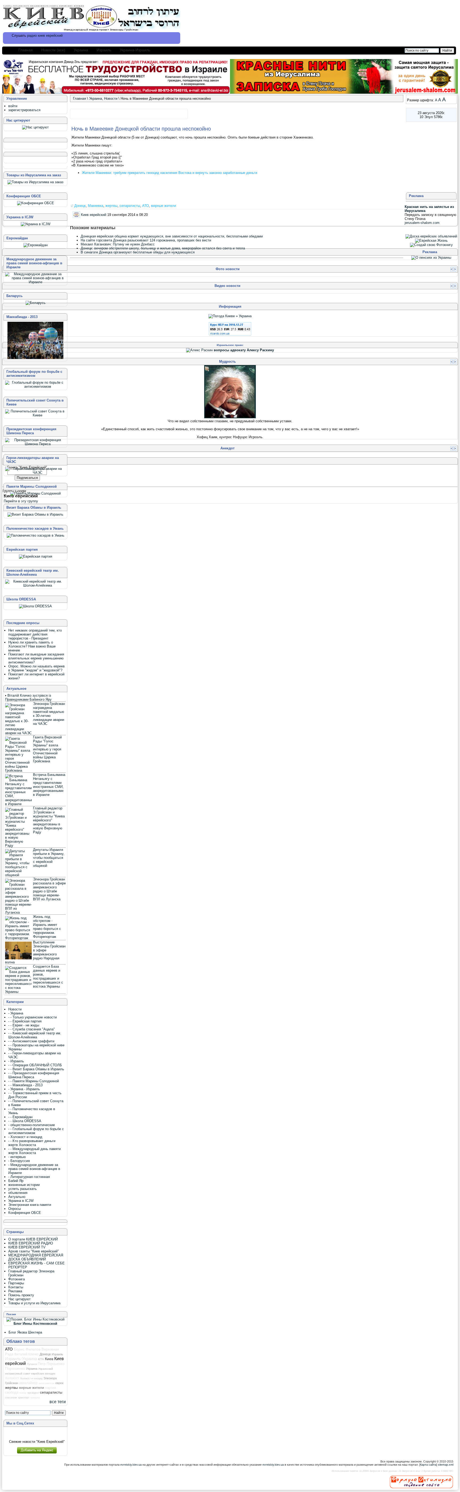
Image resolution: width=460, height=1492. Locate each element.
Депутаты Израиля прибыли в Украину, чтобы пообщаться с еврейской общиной (48, 858)
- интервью (17, 1157)
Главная (25, 50)
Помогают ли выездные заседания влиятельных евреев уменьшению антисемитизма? (36, 658)
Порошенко (15, 1368)
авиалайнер (28, 1383)
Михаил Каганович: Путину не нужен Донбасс (118, 244)
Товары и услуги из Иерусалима (34, 1303)
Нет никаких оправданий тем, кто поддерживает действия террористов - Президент (35, 634)
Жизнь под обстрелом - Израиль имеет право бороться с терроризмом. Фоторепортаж (47, 927)
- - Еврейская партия (25, 1021)
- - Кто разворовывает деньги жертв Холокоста (31, 1143)
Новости (110, 99)
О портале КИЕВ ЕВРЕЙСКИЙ (33, 1239)
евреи (59, 1383)
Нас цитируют (19, 1299)
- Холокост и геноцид (25, 1137)
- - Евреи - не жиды (23, 1025)
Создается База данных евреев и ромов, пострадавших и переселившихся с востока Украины (48, 976)
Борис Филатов (27, 1349)
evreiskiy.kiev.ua (131, 1464)
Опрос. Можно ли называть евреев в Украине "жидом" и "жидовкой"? (36, 668)
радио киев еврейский (45, 35)
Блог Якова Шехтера (25, 1332)
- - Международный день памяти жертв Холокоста (34, 1151)
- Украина (15, 1013)
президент (33, 1392)
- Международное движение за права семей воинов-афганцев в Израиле (34, 1169)
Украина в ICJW (21, 1201)
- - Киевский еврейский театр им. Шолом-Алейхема (34, 1035)
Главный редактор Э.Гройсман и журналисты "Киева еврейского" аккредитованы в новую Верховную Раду (49, 820)
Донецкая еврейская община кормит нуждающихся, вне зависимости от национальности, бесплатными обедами (172, 236)
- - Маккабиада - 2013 (25, 1085)
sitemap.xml (445, 1464)
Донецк (80, 206)
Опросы (14, 1209)
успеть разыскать (22, 1189)
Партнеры (16, 1283)
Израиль (104, 50)
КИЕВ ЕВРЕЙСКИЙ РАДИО (30, 1243)
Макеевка (95, 206)
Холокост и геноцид (31, 1378)
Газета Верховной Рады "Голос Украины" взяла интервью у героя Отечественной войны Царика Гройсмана (47, 749)
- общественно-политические (31, 1125)
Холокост (12, 1378)
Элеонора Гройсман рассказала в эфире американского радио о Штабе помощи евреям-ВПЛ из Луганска (49, 889)
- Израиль (16, 1061)
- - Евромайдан (20, 1117)
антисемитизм (46, 1383)
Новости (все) (53, 50)
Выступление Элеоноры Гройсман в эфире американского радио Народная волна (35, 952)
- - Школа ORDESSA (24, 1121)
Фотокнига (16, 1279)
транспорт (23, 1397)
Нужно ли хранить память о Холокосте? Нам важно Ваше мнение (32, 646)
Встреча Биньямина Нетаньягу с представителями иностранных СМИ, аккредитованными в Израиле (49, 785)
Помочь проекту (21, 1295)
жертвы (111, 206)
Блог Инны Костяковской (35, 1324)
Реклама (15, 1291)
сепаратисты (130, 206)
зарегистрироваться (24, 110)
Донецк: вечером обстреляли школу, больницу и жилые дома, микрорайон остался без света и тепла (163, 248)
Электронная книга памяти (29, 1205)
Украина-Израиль (135, 50)
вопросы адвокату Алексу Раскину (244, 350)
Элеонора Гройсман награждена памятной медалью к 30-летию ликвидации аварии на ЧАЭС (49, 714)
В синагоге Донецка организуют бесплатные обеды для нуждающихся (138, 252)
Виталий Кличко (26, 1354)
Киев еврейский (93, 214)
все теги (58, 1401)
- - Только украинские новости (32, 1017)
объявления (17, 1193)
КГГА (41, 1359)
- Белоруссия (19, 1161)
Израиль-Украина (21, 1359)
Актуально (16, 1197)
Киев (49, 1359)
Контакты (15, 1287)
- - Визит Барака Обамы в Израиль (36, 1069)
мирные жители (163, 206)
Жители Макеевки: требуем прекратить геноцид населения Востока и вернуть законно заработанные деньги (169, 173)
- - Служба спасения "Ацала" (31, 1029)
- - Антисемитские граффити (31, 1041)
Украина (81, 50)
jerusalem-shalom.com (422, 223)
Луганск (32, 1364)
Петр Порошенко (51, 1364)
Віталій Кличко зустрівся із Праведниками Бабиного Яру (28, 697)
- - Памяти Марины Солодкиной (33, 1081)
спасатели (11, 1397)
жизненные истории (24, 1185)
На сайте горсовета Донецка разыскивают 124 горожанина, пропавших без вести (146, 240)
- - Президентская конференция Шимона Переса (33, 1075)
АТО (145, 206)
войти (12, 106)
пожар (22, 1392)
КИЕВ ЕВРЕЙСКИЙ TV (27, 1247)
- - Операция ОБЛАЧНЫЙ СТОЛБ (35, 1065)
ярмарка (35, 1397)
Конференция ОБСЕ (24, 1213)
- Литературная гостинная (29, 1177)
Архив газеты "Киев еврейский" (33, 1251)
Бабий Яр (15, 1181)
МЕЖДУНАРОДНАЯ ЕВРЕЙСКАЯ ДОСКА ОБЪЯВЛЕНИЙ (35, 1257)
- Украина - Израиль (24, 1089)
